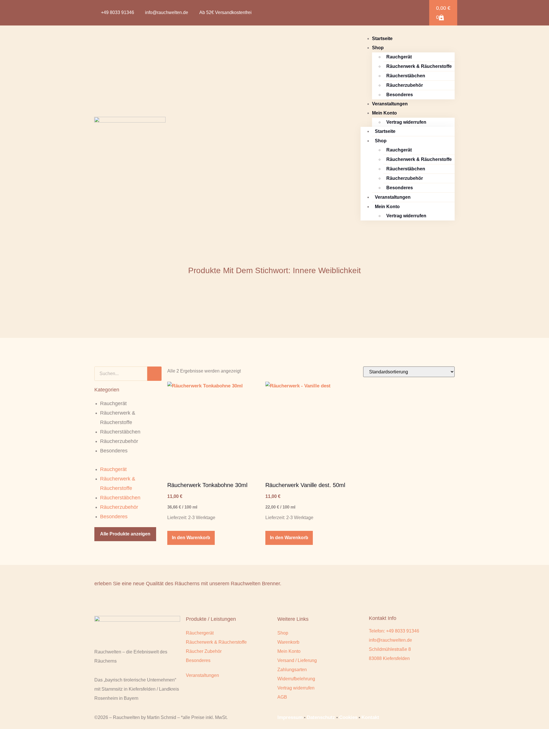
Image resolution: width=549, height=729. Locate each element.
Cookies (348, 717)
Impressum (290, 717)
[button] (413, 12)
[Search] (154, 374)
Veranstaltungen (390, 103)
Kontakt (370, 717)
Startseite (382, 38)
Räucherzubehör (404, 85)
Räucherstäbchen (405, 75)
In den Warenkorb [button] (191, 537)
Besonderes (399, 94)
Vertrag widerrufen (406, 122)
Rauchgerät (399, 56)
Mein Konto (384, 113)
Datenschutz (321, 717)
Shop (378, 47)
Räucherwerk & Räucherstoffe (419, 66)
